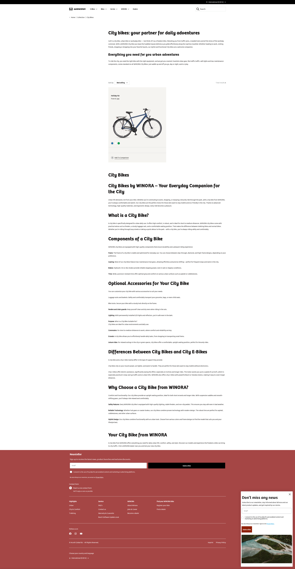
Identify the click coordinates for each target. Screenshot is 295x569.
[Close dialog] (290, 494)
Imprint (210, 542)
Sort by (110, 83)
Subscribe (187, 465)
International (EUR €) (216, 2)
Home (73, 17)
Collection (81, 17)
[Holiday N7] (137, 123)
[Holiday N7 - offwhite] (115, 143)
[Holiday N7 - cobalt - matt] (112, 143)
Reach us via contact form (82, 488)
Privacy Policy (221, 542)
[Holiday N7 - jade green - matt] (119, 143)
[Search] (197, 9)
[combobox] (210, 9)
